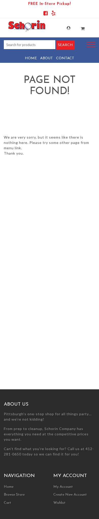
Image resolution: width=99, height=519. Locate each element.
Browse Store (14, 495)
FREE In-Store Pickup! (49, 4)
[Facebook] (45, 14)
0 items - (79, 27)
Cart (7, 503)
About (46, 58)
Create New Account (70, 495)
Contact (65, 58)
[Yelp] (53, 14)
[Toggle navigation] (91, 44)
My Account (64, 28)
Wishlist (59, 503)
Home (31, 58)
